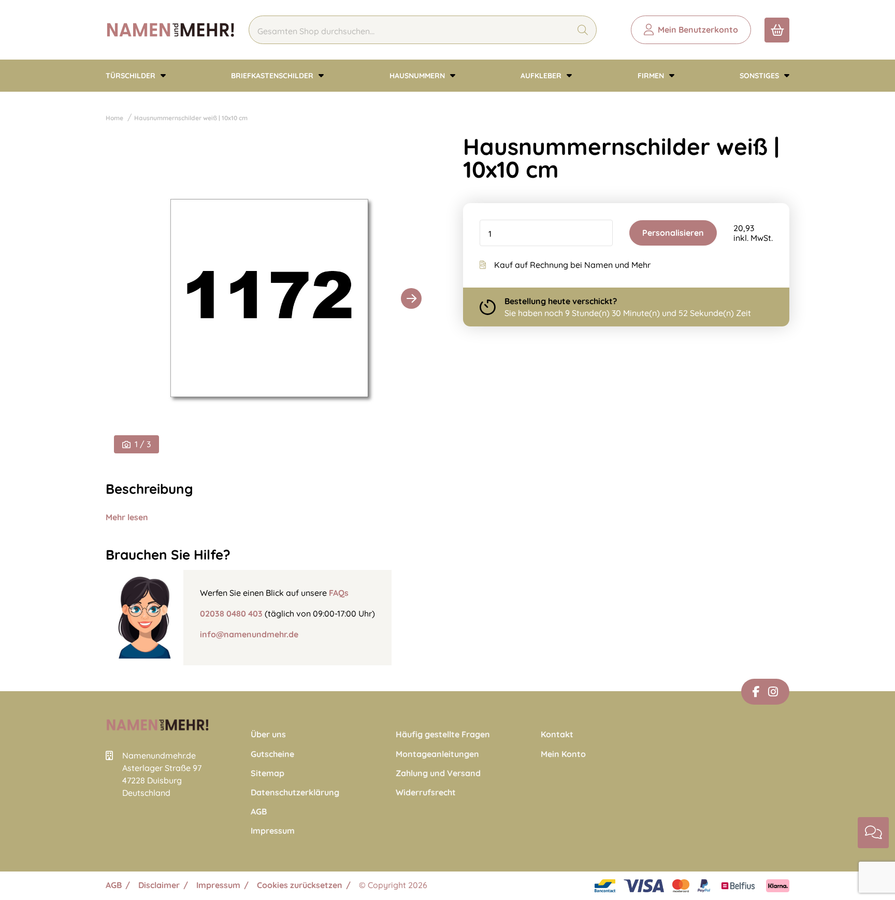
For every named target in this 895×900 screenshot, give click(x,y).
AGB (259, 812)
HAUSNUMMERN (418, 75)
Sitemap (267, 773)
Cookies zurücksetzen (299, 885)
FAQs (339, 593)
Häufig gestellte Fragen (443, 734)
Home (114, 118)
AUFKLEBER (542, 75)
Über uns (268, 734)
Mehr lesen (127, 517)
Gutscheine (272, 754)
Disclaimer (159, 885)
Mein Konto (563, 754)
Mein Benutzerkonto (698, 29)
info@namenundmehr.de (249, 634)
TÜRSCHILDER (131, 75)
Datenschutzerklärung (295, 792)
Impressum (273, 831)
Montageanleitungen (437, 754)
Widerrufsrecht (426, 792)
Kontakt (557, 734)
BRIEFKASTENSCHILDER (273, 75)
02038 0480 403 (231, 613)
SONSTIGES (760, 75)
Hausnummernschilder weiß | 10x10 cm (191, 118)
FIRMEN (652, 75)
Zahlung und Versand (438, 773)
